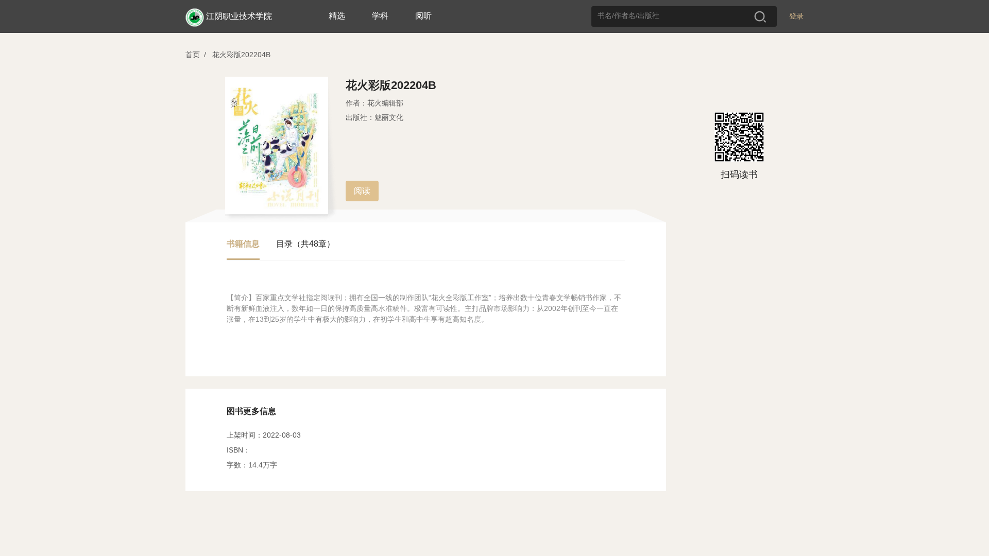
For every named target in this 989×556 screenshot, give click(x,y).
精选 (337, 15)
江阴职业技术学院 (239, 16)
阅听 (423, 15)
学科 (380, 15)
